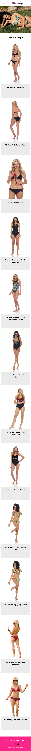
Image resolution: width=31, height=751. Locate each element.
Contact (17, 740)
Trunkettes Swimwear (19, 747)
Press (23, 740)
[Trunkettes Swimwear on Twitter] (15, 744)
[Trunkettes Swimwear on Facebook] (13, 744)
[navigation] (3, 3)
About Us (9, 740)
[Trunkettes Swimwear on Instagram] (18, 744)
